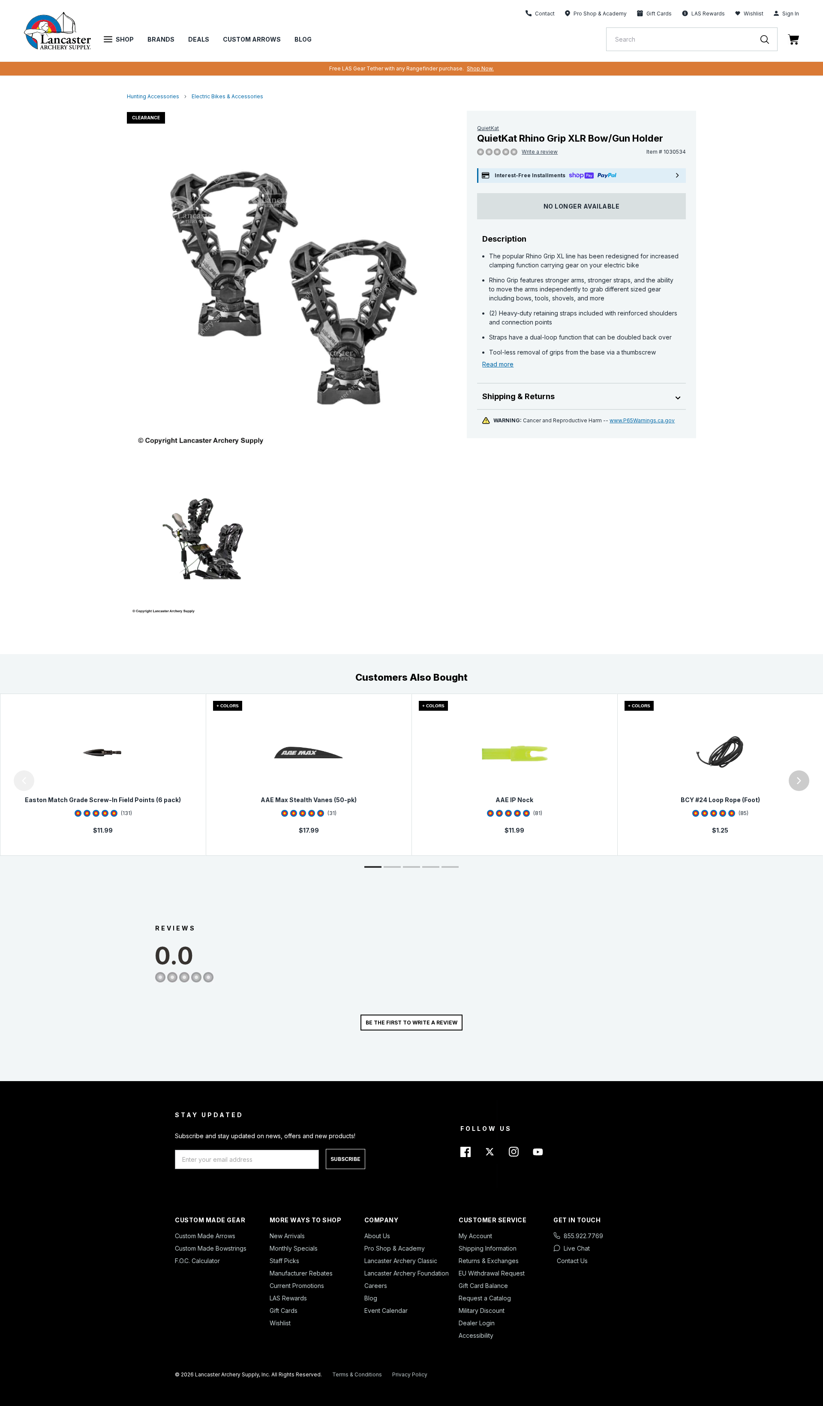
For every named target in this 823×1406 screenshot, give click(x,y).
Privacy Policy (409, 1374)
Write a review (540, 151)
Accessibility (476, 1335)
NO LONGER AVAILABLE (582, 206)
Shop (125, 39)
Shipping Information (488, 1248)
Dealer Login (477, 1323)
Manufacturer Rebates (301, 1273)
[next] (799, 780)
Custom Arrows (252, 39)
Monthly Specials (294, 1248)
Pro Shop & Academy (394, 1248)
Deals (198, 39)
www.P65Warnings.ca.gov (642, 420)
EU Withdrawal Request (492, 1273)
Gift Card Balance (483, 1285)
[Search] (769, 39)
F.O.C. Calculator (197, 1260)
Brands (160, 39)
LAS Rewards (288, 1298)
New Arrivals (287, 1235)
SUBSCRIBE (345, 1159)
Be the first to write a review (411, 1022)
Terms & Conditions (357, 1374)
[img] (480, 152)
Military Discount (482, 1310)
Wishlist (753, 13)
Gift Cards (283, 1310)
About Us (377, 1235)
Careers (375, 1285)
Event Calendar (386, 1310)
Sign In (790, 13)
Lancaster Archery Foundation (406, 1273)
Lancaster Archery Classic (400, 1260)
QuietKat (488, 128)
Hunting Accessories (153, 96)
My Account (475, 1235)
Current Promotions (297, 1285)
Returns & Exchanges (489, 1260)
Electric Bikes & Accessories (227, 96)
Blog (303, 39)
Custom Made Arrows (205, 1235)
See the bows (514, 68)
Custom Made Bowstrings (210, 1248)
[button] (2, 781)
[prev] (24, 780)
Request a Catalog (485, 1298)
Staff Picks (284, 1260)
